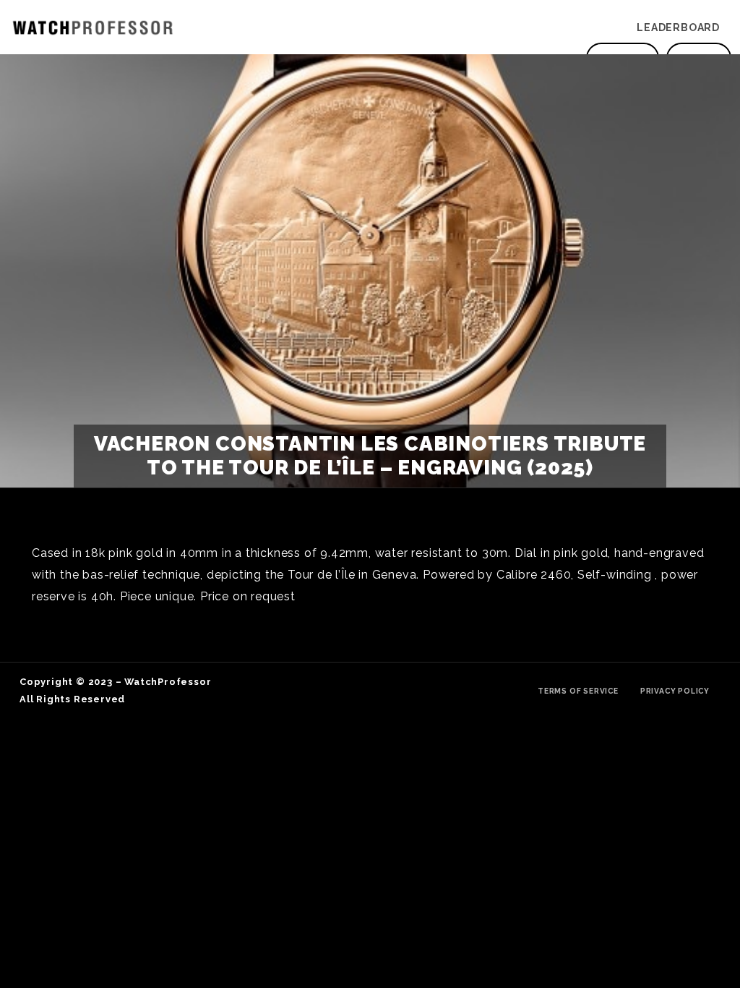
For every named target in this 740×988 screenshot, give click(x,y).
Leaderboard (678, 27)
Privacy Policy (675, 690)
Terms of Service (578, 690)
